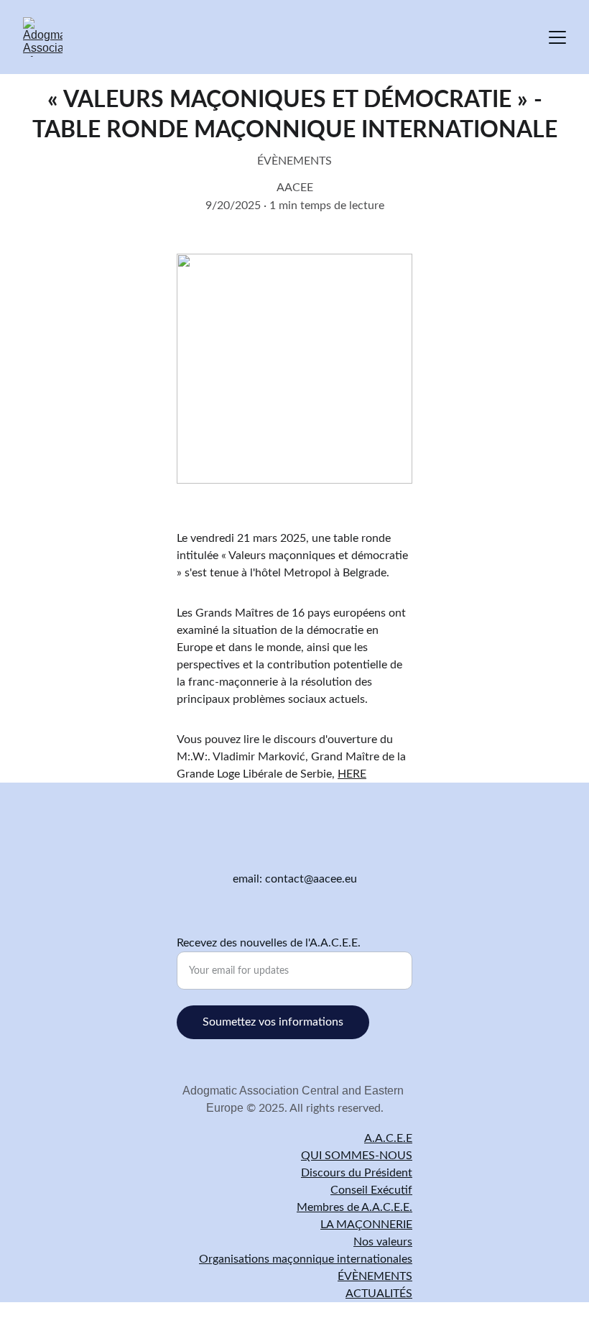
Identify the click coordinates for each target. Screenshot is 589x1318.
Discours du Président (356, 1173)
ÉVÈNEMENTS (375, 1276)
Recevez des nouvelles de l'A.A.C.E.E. (269, 943)
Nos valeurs (382, 1242)
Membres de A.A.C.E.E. (354, 1207)
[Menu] (557, 37)
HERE (352, 774)
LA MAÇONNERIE (366, 1224)
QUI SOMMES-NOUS (356, 1155)
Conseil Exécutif (371, 1190)
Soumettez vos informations (273, 1022)
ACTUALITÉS (378, 1293)
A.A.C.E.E (388, 1138)
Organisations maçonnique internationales (305, 1259)
